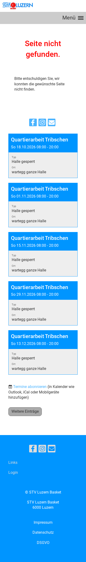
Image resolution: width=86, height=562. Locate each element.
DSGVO (43, 542)
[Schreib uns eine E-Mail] (51, 123)
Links (12, 462)
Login (13, 472)
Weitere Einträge (25, 411)
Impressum (43, 522)
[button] (43, 156)
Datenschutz (43, 532)
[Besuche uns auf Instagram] (42, 123)
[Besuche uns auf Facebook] (33, 123)
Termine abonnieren (30, 386)
